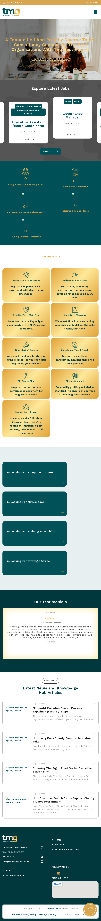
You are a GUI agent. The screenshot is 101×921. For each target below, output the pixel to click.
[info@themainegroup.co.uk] (42, 861)
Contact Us (91, 2)
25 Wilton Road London (15, 847)
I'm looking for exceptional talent (30, 472)
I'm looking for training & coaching (30, 531)
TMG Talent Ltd (49, 908)
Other (24, 106)
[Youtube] (69, 873)
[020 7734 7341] (42, 857)
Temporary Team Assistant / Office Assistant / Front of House (72, 119)
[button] (95, 12)
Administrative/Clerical (72, 101)
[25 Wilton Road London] (41, 847)
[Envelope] (58, 873)
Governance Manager (28, 120)
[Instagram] (75, 873)
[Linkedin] (64, 873)
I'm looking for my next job (25, 501)
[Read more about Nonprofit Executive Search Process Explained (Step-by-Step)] (94, 703)
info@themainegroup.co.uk (15, 861)
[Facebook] (53, 873)
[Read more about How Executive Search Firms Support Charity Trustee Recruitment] (94, 793)
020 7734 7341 (9, 857)
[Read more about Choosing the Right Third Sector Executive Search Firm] (94, 763)
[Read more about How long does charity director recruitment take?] (94, 733)
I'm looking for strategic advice (28, 560)
